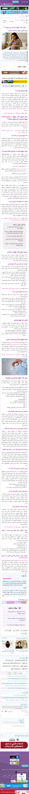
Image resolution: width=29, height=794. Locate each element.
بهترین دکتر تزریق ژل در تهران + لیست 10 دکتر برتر (22, 650)
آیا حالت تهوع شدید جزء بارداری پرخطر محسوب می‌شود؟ (16, 612)
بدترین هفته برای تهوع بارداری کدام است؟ (16, 625)
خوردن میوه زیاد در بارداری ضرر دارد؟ (12, 527)
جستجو (9, 775)
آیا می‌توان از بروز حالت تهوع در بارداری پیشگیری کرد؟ (16, 619)
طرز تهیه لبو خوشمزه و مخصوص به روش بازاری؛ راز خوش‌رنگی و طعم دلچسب (14, 232)
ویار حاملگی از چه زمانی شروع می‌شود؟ (12, 113)
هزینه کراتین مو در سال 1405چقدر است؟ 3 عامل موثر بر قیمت (8, 651)
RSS (12, 778)
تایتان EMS (24, 669)
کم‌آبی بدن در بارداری (21, 169)
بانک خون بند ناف (6, 666)
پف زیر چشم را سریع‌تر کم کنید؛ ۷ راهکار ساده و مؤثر (17, 688)
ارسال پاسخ (10, 711)
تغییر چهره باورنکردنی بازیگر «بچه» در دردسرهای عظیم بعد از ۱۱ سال (14, 683)
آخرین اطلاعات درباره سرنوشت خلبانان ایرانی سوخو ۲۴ (16, 700)
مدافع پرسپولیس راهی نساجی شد (20, 695)
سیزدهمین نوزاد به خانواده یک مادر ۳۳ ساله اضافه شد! (16, 676)
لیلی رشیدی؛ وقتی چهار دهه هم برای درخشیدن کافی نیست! (15, 697)
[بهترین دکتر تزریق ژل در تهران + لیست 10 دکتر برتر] (21, 644)
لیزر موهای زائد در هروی (16, 669)
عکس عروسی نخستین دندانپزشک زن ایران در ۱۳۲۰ (17, 681)
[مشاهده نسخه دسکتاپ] (2, 4)
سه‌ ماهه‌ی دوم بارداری (22, 108)
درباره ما (5, 775)
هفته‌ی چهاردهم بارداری (10, 108)
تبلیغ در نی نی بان (6, 777)
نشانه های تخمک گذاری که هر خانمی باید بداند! (14, 240)
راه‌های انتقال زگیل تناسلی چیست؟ (15, 236)
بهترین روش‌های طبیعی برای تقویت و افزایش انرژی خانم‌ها (15, 685)
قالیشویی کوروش (23, 666)
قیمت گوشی (24, 663)
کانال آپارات (13, 777)
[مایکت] (14, 757)
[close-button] (16, 772)
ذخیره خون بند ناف (9, 660)
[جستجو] (4, 4)
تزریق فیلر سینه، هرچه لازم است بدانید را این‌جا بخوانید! (14, 244)
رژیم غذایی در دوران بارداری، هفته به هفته (11, 288)
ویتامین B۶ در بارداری (22, 560)
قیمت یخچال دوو (15, 666)
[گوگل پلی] (14, 760)
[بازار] (14, 763)
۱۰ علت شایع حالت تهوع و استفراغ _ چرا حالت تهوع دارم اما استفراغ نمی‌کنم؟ (14, 219)
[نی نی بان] (15, 2)
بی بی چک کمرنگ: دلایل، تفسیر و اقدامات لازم (15, 227)
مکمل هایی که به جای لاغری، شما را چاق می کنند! (17, 678)
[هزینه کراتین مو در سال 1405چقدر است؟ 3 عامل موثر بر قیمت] (7, 644)
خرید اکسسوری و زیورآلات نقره (21, 660)
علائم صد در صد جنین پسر (17, 344)
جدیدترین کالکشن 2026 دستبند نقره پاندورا (11, 663)
